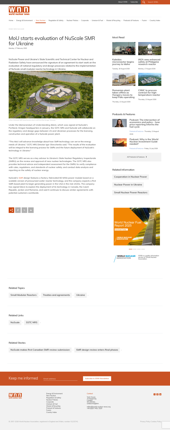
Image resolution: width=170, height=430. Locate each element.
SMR (21, 178)
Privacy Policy (145, 422)
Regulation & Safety (56, 21)
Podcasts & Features (131, 21)
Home (11, 21)
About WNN (122, 2)
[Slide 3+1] (143, 249)
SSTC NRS (31, 322)
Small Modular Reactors (24, 295)
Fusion (144, 21)
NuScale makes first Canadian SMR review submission (40, 350)
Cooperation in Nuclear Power (130, 177)
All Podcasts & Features (136, 157)
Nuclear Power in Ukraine (128, 185)
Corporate (85, 21)
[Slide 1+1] (134, 249)
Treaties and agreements (56, 295)
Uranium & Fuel (97, 21)
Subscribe (134, 2)
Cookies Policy (156, 422)
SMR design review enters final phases (97, 350)
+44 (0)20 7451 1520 (94, 408)
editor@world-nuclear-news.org (98, 407)
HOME (11, 29)
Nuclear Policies (72, 21)
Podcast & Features (53, 408)
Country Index (155, 21)
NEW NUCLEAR (19, 29)
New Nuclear (40, 21)
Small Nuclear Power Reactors (130, 193)
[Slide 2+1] (139, 249)
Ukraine (80, 295)
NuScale (15, 322)
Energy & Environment (24, 21)
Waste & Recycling (113, 21)
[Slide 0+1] (130, 249)
